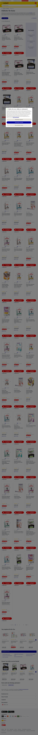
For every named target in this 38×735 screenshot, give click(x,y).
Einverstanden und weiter (19, 122)
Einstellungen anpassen (19, 119)
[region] (19, 117)
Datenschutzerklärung (16, 117)
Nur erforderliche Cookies (19, 125)
